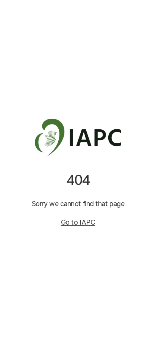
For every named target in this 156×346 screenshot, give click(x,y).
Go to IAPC (78, 222)
